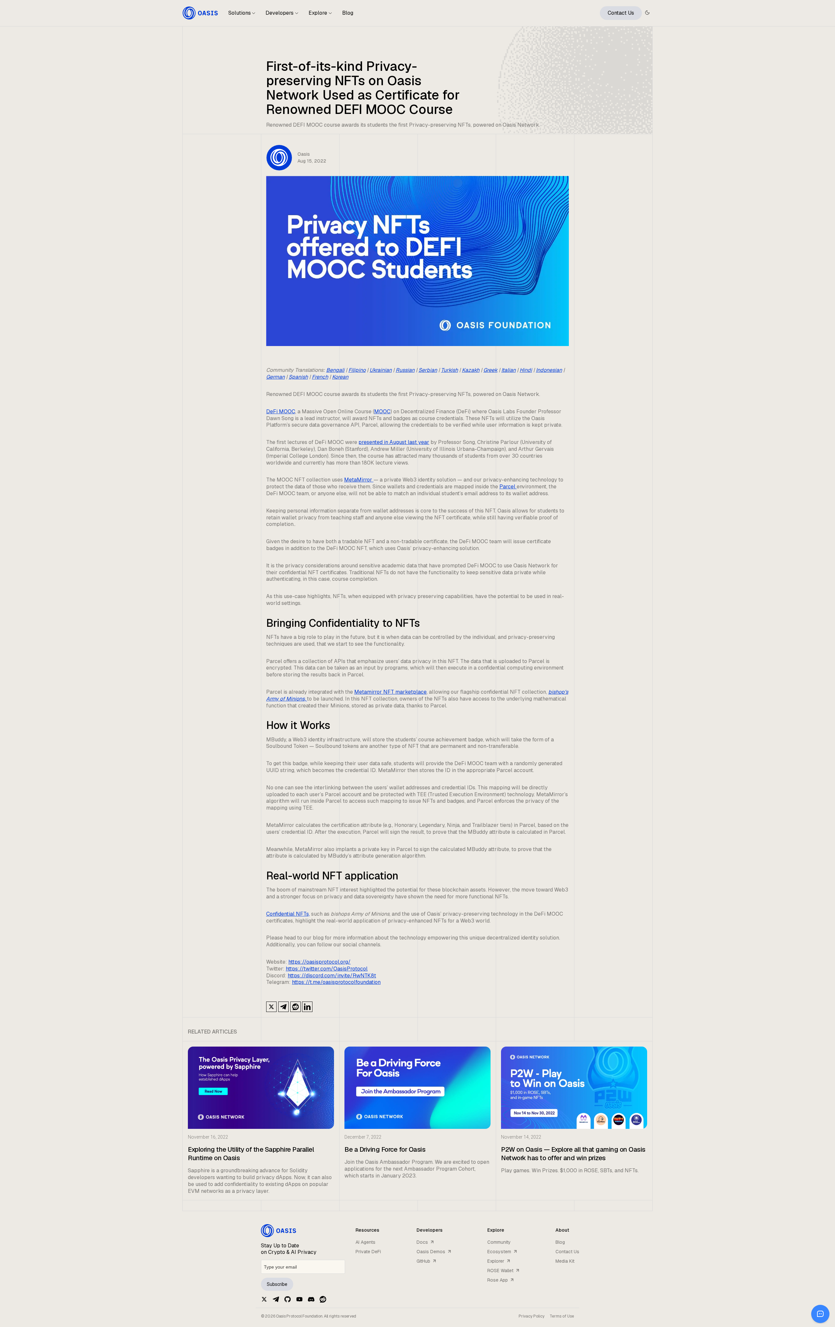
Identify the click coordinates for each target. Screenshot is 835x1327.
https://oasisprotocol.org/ (319, 961)
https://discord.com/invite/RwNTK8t (332, 975)
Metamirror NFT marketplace (390, 691)
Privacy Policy (531, 1316)
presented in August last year (393, 442)
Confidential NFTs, (288, 913)
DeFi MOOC (280, 411)
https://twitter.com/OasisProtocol (327, 968)
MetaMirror (358, 479)
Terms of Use (562, 1316)
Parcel (508, 486)
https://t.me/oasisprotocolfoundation (336, 982)
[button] (242, 15)
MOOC (382, 411)
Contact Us (621, 12)
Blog (347, 12)
